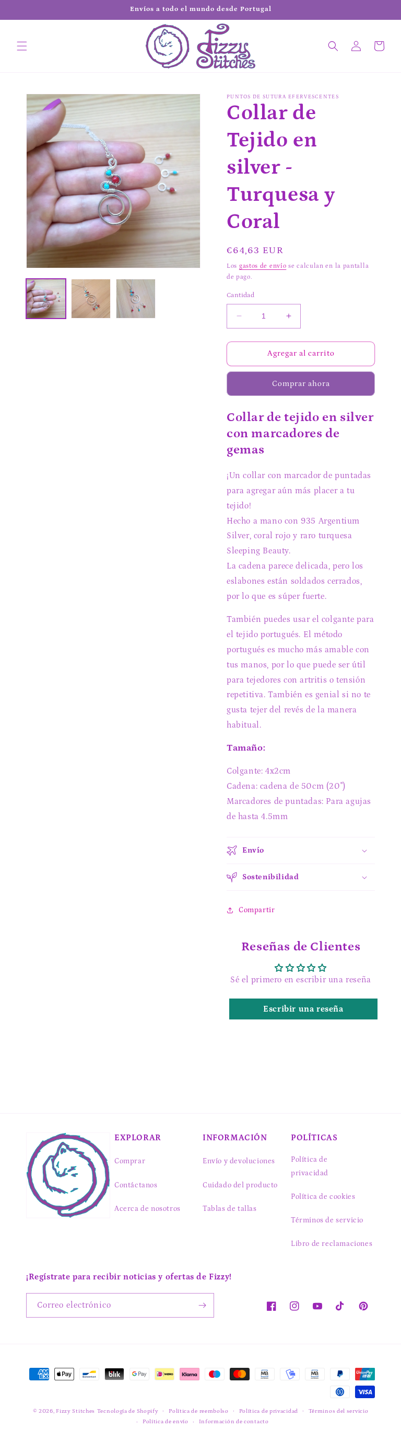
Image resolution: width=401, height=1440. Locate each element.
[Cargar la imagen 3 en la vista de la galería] (136, 299)
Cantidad (240, 295)
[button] (21, 46)
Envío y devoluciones (239, 1161)
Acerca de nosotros (147, 1209)
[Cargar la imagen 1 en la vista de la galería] (46, 299)
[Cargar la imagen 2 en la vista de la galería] (91, 299)
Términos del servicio (339, 1411)
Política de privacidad (309, 1166)
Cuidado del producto (240, 1185)
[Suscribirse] (202, 1305)
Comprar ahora (301, 383)
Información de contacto (234, 1422)
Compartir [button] (257, 910)
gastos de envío (263, 266)
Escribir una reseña (303, 1009)
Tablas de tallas (230, 1209)
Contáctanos (136, 1185)
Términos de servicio (327, 1220)
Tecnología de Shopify (128, 1411)
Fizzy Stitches (75, 1411)
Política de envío (165, 1422)
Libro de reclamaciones (331, 1244)
